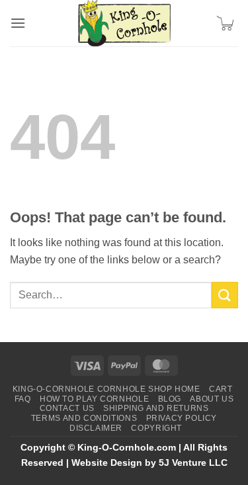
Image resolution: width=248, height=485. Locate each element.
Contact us (67, 408)
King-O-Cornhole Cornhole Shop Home (106, 389)
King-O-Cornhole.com (126, 447)
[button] (18, 23)
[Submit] (225, 295)
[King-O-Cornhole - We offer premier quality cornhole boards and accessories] (124, 23)
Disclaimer (95, 428)
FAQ (23, 399)
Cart (220, 389)
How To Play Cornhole (94, 399)
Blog (169, 399)
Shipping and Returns (155, 408)
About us (211, 399)
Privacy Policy (182, 418)
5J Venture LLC (193, 462)
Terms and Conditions (84, 418)
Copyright (156, 428)
